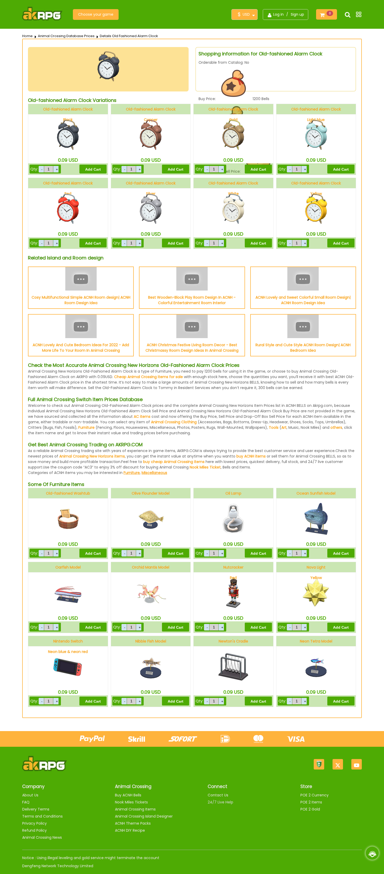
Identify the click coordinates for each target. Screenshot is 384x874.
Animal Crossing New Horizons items (92, 456)
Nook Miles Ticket (205, 467)
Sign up (297, 14)
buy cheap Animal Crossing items (174, 461)
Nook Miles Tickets (131, 802)
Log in (278, 14)
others (336, 427)
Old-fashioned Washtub (68, 493)
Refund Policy (34, 830)
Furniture (86, 427)
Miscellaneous (154, 472)
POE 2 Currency (314, 795)
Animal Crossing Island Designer (144, 816)
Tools (273, 427)
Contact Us (218, 795)
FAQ (26, 802)
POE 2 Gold (310, 809)
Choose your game (95, 14)
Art (284, 427)
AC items (142, 416)
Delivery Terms (35, 809)
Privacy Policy (34, 823)
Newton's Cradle (233, 641)
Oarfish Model (68, 567)
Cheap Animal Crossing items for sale (148, 376)
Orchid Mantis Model (150, 567)
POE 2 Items (311, 802)
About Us (30, 795)
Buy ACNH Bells (128, 795)
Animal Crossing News (42, 837)
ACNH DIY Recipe (130, 830)
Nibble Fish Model (150, 641)
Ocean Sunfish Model (315, 493)
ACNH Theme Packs (133, 823)
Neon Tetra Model (316, 641)
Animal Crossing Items (135, 809)
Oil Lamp (233, 493)
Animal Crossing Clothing (174, 422)
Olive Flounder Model (151, 493)
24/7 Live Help (220, 802)
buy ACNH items (251, 456)
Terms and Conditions (42, 816)
